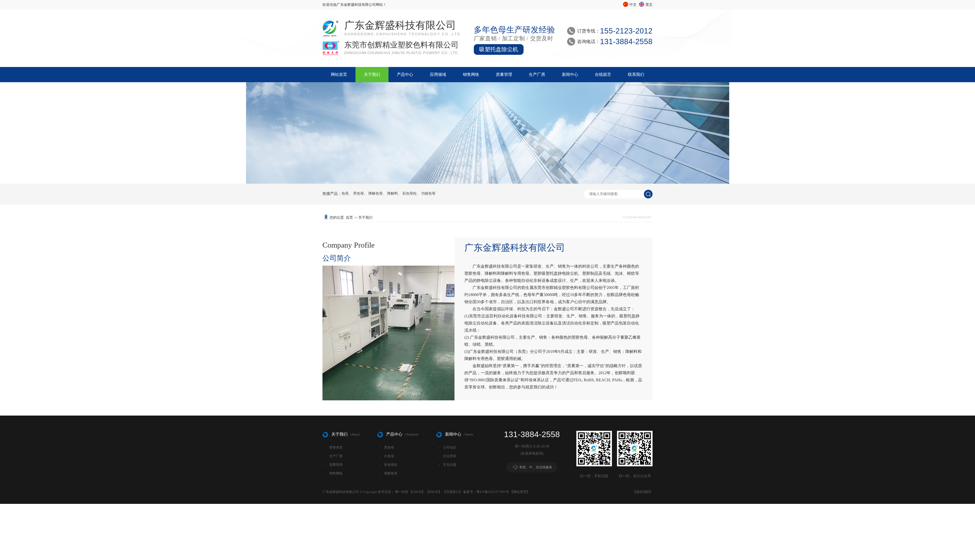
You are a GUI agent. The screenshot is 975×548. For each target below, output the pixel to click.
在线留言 (603, 74)
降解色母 (375, 193)
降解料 (392, 193)
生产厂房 (537, 74)
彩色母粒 (409, 193)
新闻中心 (570, 74)
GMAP (417, 492)
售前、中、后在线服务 (535, 467)
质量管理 (504, 74)
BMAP (433, 492)
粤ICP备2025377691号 (492, 492)
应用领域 (438, 74)
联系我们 (636, 74)
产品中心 (405, 74)
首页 (349, 217)
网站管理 (519, 492)
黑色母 (358, 193)
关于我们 (372, 74)
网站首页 (339, 74)
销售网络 (471, 74)
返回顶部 (642, 492)
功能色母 (428, 193)
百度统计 (452, 492)
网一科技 (401, 492)
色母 (345, 193)
